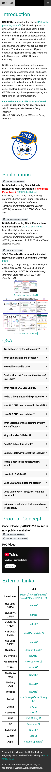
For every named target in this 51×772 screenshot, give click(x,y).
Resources (32, 724)
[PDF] (19, 192)
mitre (32, 605)
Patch (23, 594)
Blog (36, 718)
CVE (22, 697)
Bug (30, 697)
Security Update (32, 741)
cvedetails (36, 633)
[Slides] (26, 192)
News (32, 656)
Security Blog (32, 650)
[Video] (33, 192)
